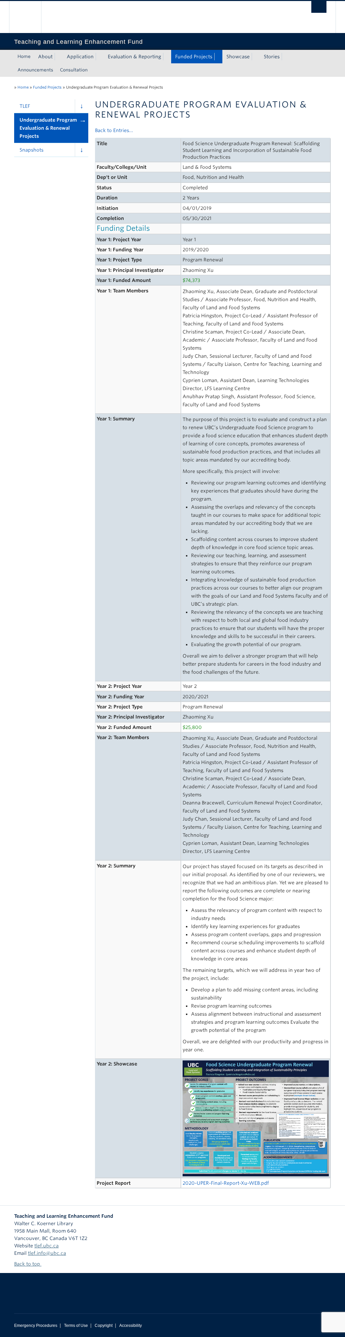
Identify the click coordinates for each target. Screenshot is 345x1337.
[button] (81, 106)
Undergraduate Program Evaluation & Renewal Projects (48, 128)
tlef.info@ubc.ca (47, 1253)
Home (24, 56)
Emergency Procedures (35, 1325)
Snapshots (31, 150)
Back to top (27, 1264)
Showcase (238, 56)
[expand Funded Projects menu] (218, 56)
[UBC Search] (318, 7)
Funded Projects (193, 56)
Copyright (104, 1325)
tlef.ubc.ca (46, 1245)
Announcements (35, 69)
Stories (272, 56)
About (45, 56)
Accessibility (130, 1325)
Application (80, 56)
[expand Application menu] (100, 56)
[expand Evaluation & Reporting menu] (167, 56)
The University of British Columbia (30, 17)
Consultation (74, 69)
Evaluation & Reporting (134, 56)
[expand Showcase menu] (256, 56)
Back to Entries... (114, 130)
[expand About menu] (59, 56)
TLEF (25, 106)
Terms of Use (76, 1325)
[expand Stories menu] (286, 56)
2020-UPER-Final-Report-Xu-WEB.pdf (226, 1183)
